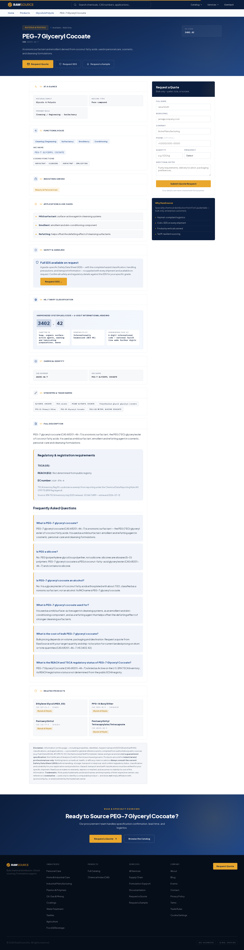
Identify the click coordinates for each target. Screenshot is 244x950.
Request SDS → (53, 281)
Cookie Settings (178, 915)
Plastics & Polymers (56, 890)
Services (211, 4)
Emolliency (84, 141)
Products (25, 13)
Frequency (190, 150)
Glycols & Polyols (45, 13)
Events (174, 883)
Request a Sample (100, 64)
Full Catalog (94, 871)
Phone (165, 138)
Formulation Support (140, 883)
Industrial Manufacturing (59, 883)
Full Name (161, 101)
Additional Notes (165, 162)
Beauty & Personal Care (46, 190)
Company (161, 126)
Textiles (50, 915)
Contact (229, 4)
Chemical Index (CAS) (99, 877)
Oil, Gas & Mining (55, 896)
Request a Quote (103, 838)
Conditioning (101, 141)
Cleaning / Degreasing (45, 141)
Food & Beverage (55, 927)
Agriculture (52, 921)
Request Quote (40, 64)
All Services (135, 871)
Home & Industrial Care (58, 877)
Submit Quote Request (183, 183)
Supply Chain (136, 877)
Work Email (162, 114)
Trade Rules (176, 909)
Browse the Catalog (139, 838)
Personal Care (53, 871)
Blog (172, 877)
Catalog (195, 4)
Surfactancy (68, 141)
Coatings (51, 902)
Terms (173, 902)
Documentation (137, 890)
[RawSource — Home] (21, 4)
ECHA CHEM (90, 495)
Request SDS (70, 64)
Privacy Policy (177, 896)
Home (11, 13)
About (173, 871)
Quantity (161, 150)
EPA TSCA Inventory (55, 495)
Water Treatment (54, 909)
